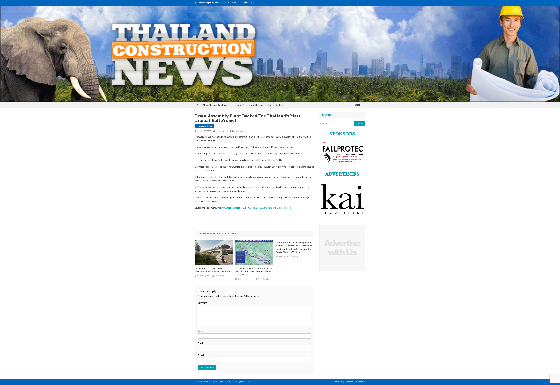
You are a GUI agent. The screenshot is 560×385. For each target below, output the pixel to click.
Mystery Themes (244, 382)
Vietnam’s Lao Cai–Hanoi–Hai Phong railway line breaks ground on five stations (253, 271)
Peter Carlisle (222, 131)
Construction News (204, 126)
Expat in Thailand (255, 105)
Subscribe (236, 3)
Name (200, 331)
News (238, 105)
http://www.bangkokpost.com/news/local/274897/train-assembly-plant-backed (254, 208)
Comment (203, 303)
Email (200, 343)
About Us (225, 3)
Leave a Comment (240, 131)
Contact (279, 105)
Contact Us (247, 3)
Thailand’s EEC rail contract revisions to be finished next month (213, 270)
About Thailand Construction (216, 105)
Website (201, 355)
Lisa (296, 257)
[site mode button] (357, 105)
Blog (269, 105)
